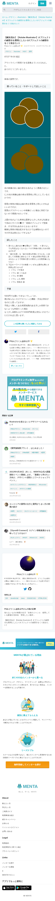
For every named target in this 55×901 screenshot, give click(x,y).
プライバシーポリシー (10, 851)
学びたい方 (6, 807)
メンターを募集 (8, 867)
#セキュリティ (15, 537)
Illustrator (22, 17)
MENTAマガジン (8, 875)
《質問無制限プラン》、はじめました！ (26, 448)
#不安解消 (30, 433)
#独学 (12, 456)
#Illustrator (26, 429)
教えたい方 (6, 803)
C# (7, 598)
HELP (24, 51)
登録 (42, 3)
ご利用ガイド (7, 811)
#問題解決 (43, 511)
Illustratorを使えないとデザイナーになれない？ (28, 423)
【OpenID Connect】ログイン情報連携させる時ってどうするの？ (29, 532)
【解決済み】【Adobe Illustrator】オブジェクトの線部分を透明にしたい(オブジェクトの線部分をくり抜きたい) (27, 20)
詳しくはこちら (16, 366)
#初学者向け (32, 484)
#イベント (14, 489)
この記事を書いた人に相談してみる (27, 324)
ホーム (5, 17)
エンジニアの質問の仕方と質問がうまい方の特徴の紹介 (29, 505)
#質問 (43, 452)
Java (23, 598)
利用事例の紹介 (8, 815)
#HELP (25, 537)
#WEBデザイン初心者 (18, 433)
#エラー (19, 511)
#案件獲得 (35, 452)
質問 (30, 51)
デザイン (12, 17)
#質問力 (13, 515)
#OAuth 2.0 (33, 537)
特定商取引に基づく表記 (11, 847)
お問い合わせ (7, 831)
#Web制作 (26, 452)
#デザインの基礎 (25, 489)
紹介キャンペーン (9, 819)
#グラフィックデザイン (18, 484)
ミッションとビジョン (10, 827)
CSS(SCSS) (31, 598)
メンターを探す (8, 863)
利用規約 (5, 843)
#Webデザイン (15, 429)
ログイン (32, 3)
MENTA (29, 896)
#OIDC (42, 537)
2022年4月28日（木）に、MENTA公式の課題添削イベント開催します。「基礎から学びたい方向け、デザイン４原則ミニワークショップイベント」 (29, 476)
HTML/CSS (42, 598)
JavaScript (14, 598)
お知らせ (5, 823)
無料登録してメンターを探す (27, 764)
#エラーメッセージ (31, 511)
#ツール (35, 429)
